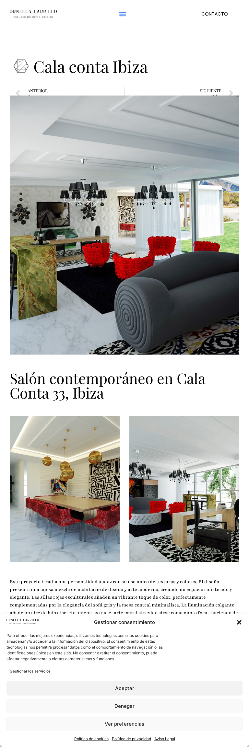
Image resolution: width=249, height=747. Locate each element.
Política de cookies (91, 738)
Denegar (124, 706)
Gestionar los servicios (30, 671)
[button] (239, 622)
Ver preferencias (124, 724)
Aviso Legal (164, 738)
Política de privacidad (131, 738)
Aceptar (124, 688)
